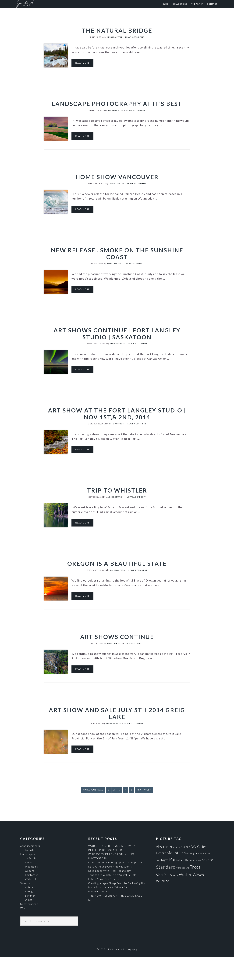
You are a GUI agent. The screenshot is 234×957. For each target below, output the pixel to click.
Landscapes (27, 854)
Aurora (185, 847)
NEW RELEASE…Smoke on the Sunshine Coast (117, 253)
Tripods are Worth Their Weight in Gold (112, 874)
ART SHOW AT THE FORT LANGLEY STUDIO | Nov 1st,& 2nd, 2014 (117, 414)
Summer (30, 895)
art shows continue (117, 636)
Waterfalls (31, 878)
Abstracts (175, 847)
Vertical (163, 874)
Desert (161, 853)
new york (192, 853)
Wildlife (162, 881)
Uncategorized (29, 903)
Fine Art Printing (98, 891)
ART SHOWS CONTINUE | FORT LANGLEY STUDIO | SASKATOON (117, 334)
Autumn (29, 887)
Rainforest (31, 874)
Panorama (179, 859)
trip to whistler (117, 490)
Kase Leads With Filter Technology (109, 870)
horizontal (31, 858)
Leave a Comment (134, 37)
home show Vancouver (117, 176)
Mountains (31, 866)
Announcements (30, 845)
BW (193, 847)
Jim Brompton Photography (47, 4)
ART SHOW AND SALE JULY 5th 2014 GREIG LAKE (117, 713)
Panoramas (195, 860)
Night (164, 860)
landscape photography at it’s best (117, 103)
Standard (166, 867)
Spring (29, 891)
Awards (29, 849)
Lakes (28, 862)
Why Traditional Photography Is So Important (116, 862)
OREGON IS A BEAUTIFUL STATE (117, 563)
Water (185, 874)
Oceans (29, 870)
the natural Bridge (117, 30)
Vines (174, 875)
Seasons (25, 883)
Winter (29, 899)
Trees (195, 867)
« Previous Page (93, 789)
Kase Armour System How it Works (110, 866)
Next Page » (144, 789)
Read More (82, 62)
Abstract (162, 847)
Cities (202, 846)
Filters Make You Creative (104, 878)
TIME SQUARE (182, 868)
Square (207, 860)
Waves (24, 907)
